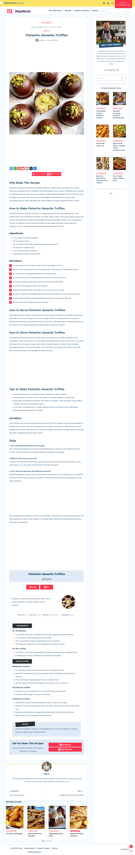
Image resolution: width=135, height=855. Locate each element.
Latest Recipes (29, 848)
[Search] (122, 78)
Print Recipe (55, 174)
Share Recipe (66, 749)
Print (34, 587)
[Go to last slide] (7, 822)
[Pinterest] (108, 3)
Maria (43, 40)
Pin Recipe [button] (66, 745)
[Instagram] (112, 3)
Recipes (68, 10)
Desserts (46, 31)
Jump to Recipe (41, 174)
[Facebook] (104, 3)
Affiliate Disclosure (34, 852)
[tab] (42, 840)
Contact (95, 10)
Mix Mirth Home (55, 10)
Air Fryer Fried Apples (15, 834)
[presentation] (14, 817)
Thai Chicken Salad (16, 793)
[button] (43, 22)
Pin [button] (47, 587)
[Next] (86, 822)
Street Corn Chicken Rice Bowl (72, 793)
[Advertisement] (46, 57)
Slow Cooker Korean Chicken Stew (118, 178)
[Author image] (36, 40)
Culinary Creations (81, 10)
